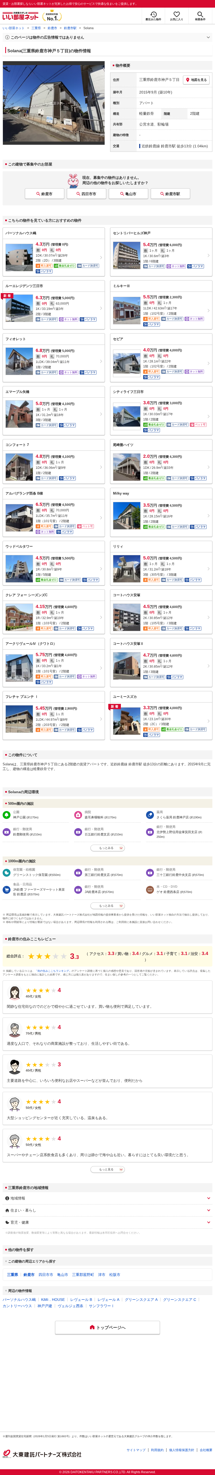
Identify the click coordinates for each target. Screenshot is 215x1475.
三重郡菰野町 (83, 1274)
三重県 (36, 28)
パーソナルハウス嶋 (19, 1299)
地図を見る (199, 80)
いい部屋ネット (14, 28)
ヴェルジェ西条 (70, 1306)
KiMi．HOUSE (53, 1299)
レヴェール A (108, 1299)
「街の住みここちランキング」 (53, 970)
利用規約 (157, 1450)
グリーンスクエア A (141, 1299)
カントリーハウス (17, 1306)
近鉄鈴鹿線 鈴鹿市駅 (159, 146)
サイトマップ (136, 1450)
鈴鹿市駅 (70, 28)
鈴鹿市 (52, 28)
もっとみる (106, 847)
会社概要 (206, 1450)
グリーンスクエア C (179, 1299)
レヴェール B (81, 1299)
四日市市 (89, 194)
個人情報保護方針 (181, 1450)
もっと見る (106, 1169)
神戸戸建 (44, 1306)
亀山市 (130, 194)
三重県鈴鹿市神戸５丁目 (159, 79)
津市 (101, 1274)
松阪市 (114, 1274)
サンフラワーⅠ (102, 1306)
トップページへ (111, 1327)
